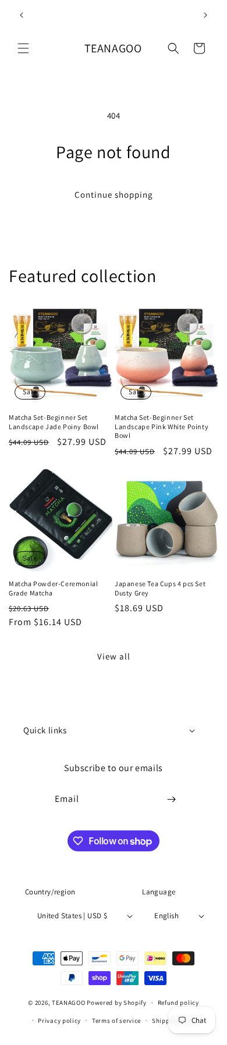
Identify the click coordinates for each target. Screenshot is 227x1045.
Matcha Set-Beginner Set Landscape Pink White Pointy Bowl (161, 426)
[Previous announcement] (21, 15)
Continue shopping (114, 194)
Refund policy (178, 1002)
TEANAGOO (69, 1002)
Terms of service (116, 1021)
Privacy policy (59, 1021)
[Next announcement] (205, 15)
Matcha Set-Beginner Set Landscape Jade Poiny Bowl (54, 422)
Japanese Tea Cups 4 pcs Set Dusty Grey (160, 588)
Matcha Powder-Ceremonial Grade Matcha (53, 588)
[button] (23, 48)
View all (113, 656)
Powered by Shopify (117, 1002)
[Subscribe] (172, 799)
